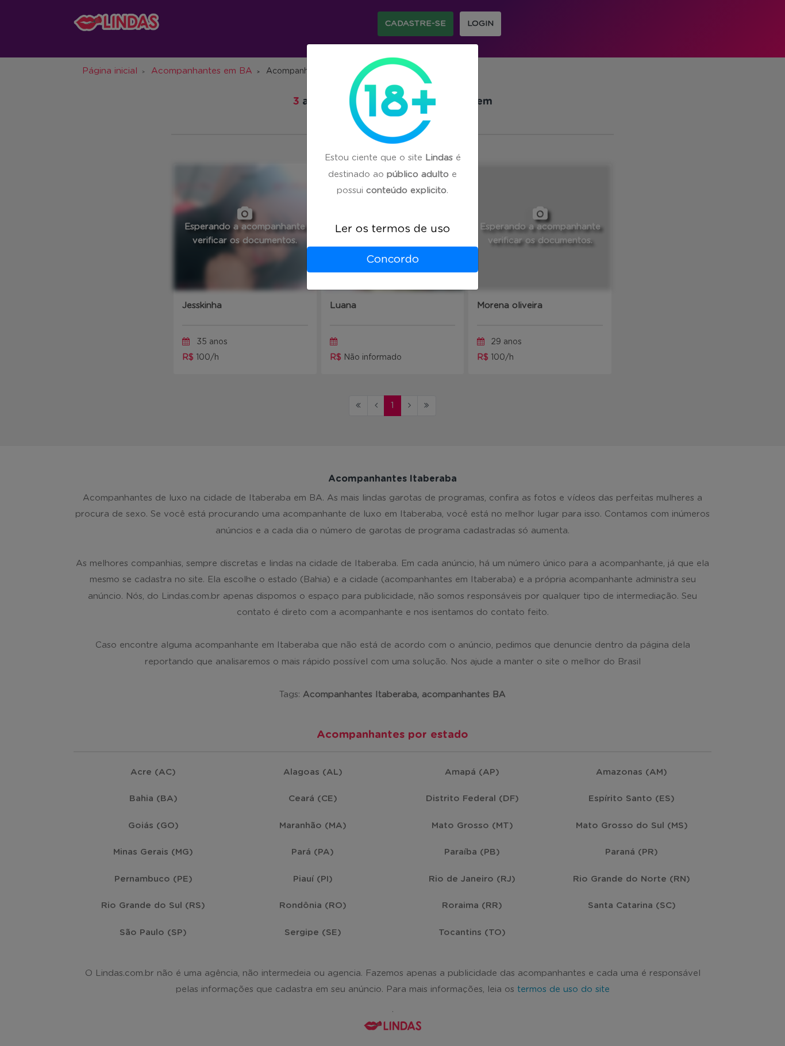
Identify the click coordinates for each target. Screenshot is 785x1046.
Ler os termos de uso (392, 229)
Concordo (392, 259)
